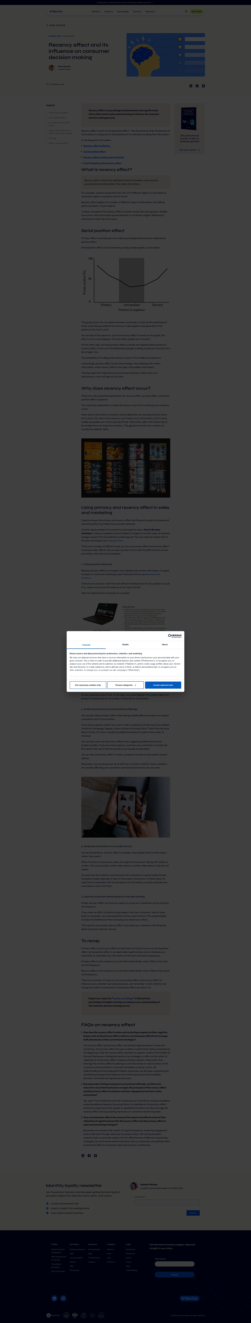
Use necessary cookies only (88, 685)
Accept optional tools (163, 685)
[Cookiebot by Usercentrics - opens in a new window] (170, 636)
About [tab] (165, 644)
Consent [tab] (86, 645)
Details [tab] (125, 644)
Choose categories (124, 685)
